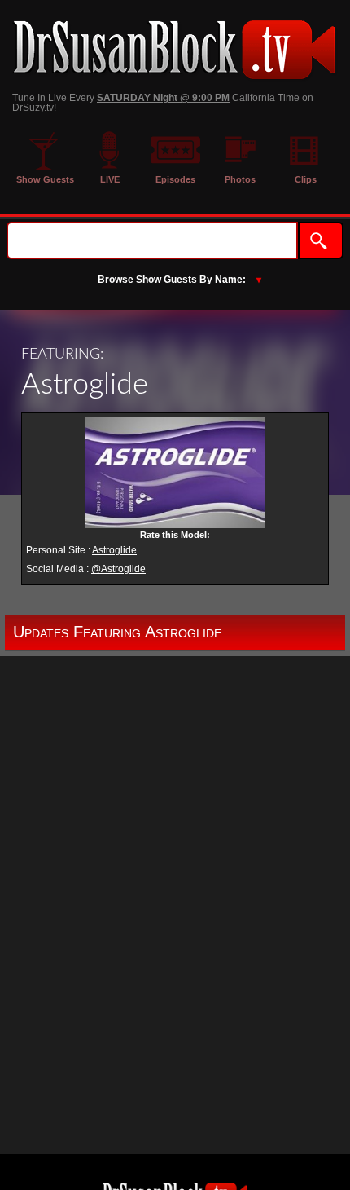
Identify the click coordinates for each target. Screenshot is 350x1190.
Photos (240, 179)
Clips (306, 179)
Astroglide (114, 550)
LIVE (110, 179)
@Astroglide (118, 569)
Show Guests (45, 179)
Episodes (175, 179)
